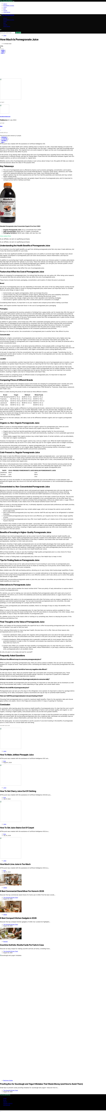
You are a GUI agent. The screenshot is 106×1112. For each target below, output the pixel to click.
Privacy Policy (8, 1103)
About (5, 4)
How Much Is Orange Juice (5, 116)
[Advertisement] (53, 66)
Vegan (5, 10)
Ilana (1, 126)
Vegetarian (6, 12)
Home (5, 1098)
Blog (4, 1100)
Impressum (6, 1105)
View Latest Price (5, 236)
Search (18, 32)
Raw (4, 9)
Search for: (3, 31)
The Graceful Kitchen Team (10, 897)
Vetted (5, 887)
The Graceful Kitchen (6, 1)
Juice (5, 7)
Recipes (5, 941)
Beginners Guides (8, 5)
